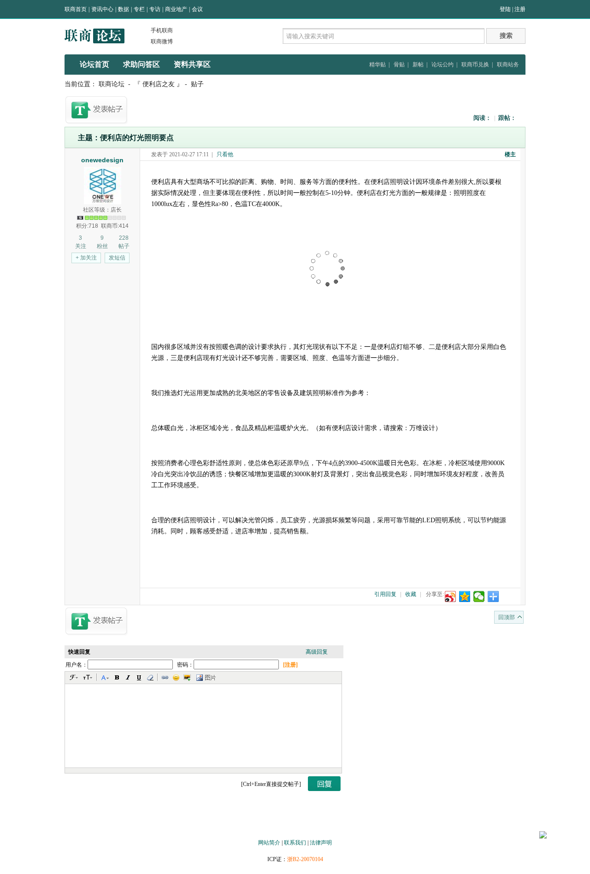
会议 (197, 9)
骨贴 (399, 64)
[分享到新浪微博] (450, 596)
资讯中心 (102, 9)
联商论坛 (111, 84)
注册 (519, 9)
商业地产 (176, 9)
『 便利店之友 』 (158, 84)
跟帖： (507, 117)
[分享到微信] (479, 596)
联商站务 (508, 64)
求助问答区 (141, 64)
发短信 (117, 257)
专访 (154, 9)
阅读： (482, 117)
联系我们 (295, 842)
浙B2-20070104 (305, 859)
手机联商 (162, 30)
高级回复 (317, 652)
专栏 (139, 9)
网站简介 (269, 842)
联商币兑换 (475, 64)
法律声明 (321, 842)
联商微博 (162, 41)
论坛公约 (442, 64)
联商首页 (76, 9)
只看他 (225, 154)
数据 (123, 9)
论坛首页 (94, 64)
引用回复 (385, 594)
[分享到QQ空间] (465, 596)
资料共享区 (192, 64)
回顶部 (506, 617)
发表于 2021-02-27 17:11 (180, 154)
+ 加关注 (86, 257)
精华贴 (377, 64)
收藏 (410, 594)
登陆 (505, 9)
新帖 (418, 64)
